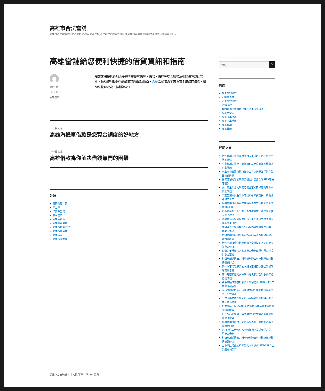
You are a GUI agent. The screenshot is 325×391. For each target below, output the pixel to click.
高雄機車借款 (60, 223)
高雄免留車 (59, 219)
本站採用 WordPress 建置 (84, 374)
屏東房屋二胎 (60, 203)
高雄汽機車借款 (61, 227)
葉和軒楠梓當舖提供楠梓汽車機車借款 (242, 109)
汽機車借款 (228, 97)
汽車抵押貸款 (229, 101)
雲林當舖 (57, 215)
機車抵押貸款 (229, 93)
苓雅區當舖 (59, 211)
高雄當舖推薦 (60, 239)
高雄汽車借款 (60, 231)
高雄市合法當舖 (68, 28)
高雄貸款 (227, 128)
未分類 (56, 207)
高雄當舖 (54, 97)
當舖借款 (227, 105)
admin (54, 86)
